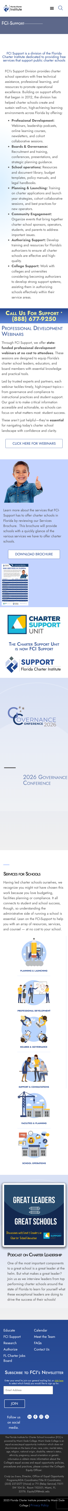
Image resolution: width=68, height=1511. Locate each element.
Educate (9, 1429)
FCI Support (12, 1435)
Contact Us (41, 1448)
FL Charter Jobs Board (14, 1457)
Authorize (10, 1448)
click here (59, 1479)
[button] (52, 8)
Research (10, 1441)
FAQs (38, 1441)
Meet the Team (44, 1435)
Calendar (40, 1429)
